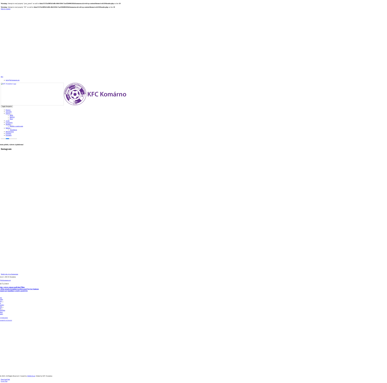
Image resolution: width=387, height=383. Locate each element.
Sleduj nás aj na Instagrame (9, 274)
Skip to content (5, 9)
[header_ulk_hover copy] (70, 35)
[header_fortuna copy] (69, 21)
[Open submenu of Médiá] (10, 128)
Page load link (5, 379)
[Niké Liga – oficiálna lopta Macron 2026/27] (83, 75)
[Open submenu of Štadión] (3, 307)
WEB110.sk (31, 376)
